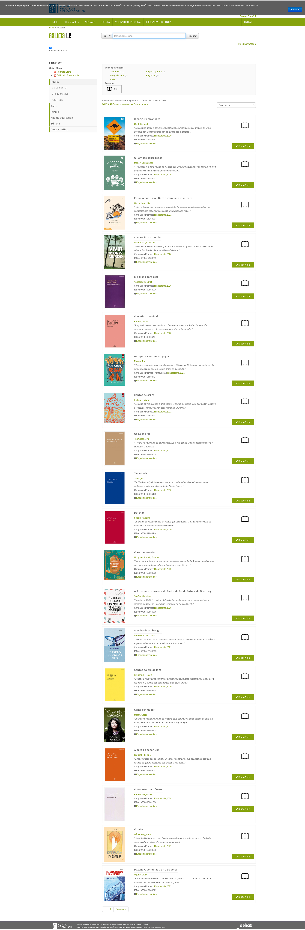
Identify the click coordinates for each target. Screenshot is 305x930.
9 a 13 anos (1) (59, 88)
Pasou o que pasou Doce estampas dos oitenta (163, 198)
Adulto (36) (57, 100)
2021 (169, 215)
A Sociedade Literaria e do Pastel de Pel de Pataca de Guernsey (172, 591)
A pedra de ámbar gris (148, 630)
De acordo (295, 9)
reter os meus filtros (58, 50)
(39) (115, 89)
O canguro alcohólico (147, 119)
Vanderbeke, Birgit (143, 282)
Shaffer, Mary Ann (142, 596)
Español (252, 16)
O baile (138, 829)
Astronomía (115, 71)
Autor (54, 106)
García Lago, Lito (142, 203)
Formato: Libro (64, 72)
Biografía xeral (117, 75)
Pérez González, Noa (144, 635)
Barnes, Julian (141, 321)
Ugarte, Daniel (141, 874)
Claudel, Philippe (142, 755)
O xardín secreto (144, 552)
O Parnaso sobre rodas (148, 157)
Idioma (55, 112)
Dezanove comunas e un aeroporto (156, 869)
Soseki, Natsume (142, 518)
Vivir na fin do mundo (147, 237)
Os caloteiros (142, 433)
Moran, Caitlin (141, 715)
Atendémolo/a (141, 927)
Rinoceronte (160, 136)
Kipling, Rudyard (142, 400)
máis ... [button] (113, 79)
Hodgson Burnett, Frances (146, 557)
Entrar (248, 21)
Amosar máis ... (59, 129)
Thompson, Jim (141, 439)
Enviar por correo (121, 104)
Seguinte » (121, 909)
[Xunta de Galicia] (63, 926)
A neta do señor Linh (147, 749)
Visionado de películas (128, 21)
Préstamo (90, 21)
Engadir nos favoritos (146, 143)
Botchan (139, 512)
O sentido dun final (146, 316)
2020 (169, 136)
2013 (169, 450)
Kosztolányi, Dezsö (143, 794)
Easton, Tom (140, 361)
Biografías (150, 75)
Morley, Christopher (143, 163)
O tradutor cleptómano (148, 789)
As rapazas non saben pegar (151, 356)
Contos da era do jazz (147, 669)
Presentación (71, 21)
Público (55, 81)
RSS (106, 104)
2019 (169, 174)
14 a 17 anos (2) (60, 94)
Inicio (55, 21)
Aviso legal (130, 927)
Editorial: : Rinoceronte (68, 75)
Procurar (192, 35)
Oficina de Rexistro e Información (91, 927)
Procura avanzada (247, 44)
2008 (169, 798)
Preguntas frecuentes (158, 21)
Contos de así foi (144, 395)
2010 (169, 286)
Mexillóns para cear (146, 276)
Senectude (140, 473)
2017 (169, 726)
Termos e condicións (157, 927)
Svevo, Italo (139, 478)
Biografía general (154, 71)
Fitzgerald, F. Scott (143, 675)
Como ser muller (144, 709)
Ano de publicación (62, 117)
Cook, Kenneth (141, 124)
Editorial (55, 123)
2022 (169, 569)
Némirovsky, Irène (142, 834)
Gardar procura (140, 104)
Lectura (105, 21)
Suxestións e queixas (115, 927)
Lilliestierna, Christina (144, 242)
